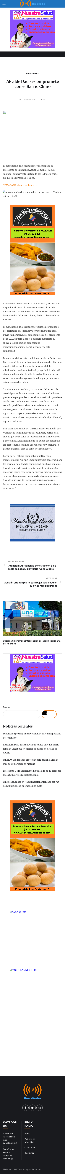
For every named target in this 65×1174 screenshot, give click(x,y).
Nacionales (32, 73)
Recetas (7, 1152)
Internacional (9, 1136)
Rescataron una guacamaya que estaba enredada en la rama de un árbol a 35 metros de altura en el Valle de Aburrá (31, 748)
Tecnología (8, 1158)
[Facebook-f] (25, 1108)
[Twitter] (32, 1108)
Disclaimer (29, 1153)
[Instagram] (39, 1108)
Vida (5, 1140)
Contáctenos (30, 1147)
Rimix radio (8, 1169)
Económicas (8, 1149)
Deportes (7, 1155)
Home (27, 1133)
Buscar (6, 707)
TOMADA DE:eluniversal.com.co (20, 185)
